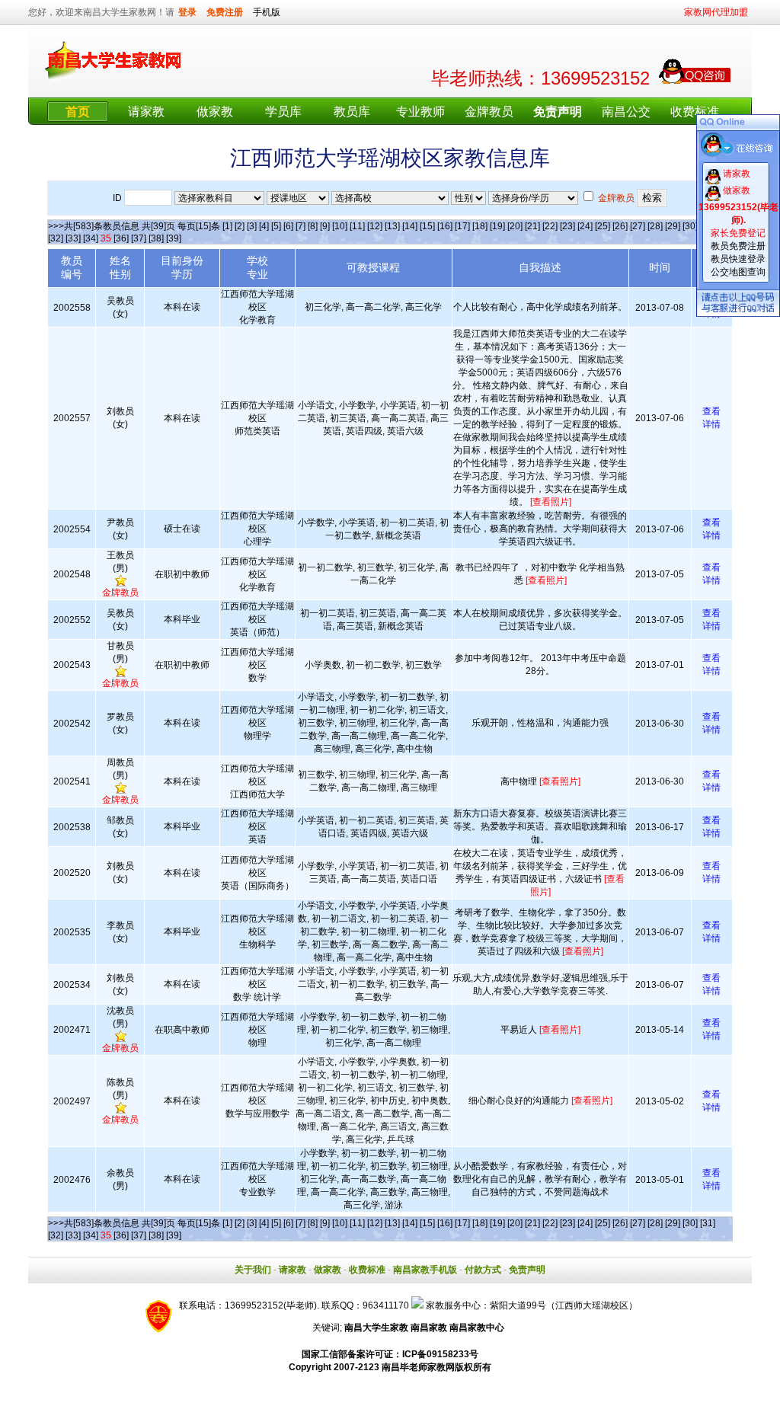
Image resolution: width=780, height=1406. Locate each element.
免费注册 (224, 12)
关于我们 (253, 1269)
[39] (173, 238)
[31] (707, 1223)
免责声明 (527, 1269)
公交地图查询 (738, 272)
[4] (264, 226)
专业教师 (420, 111)
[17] (462, 226)
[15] (427, 226)
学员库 (283, 111)
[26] (620, 226)
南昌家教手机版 (425, 1269)
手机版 (266, 12)
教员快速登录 (738, 259)
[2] (240, 226)
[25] (602, 226)
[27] (637, 226)
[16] (444, 226)
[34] (90, 238)
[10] (339, 226)
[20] (515, 226)
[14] (409, 226)
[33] (73, 238)
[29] (672, 226)
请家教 (146, 111)
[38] (156, 238)
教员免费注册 (738, 246)
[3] (252, 226)
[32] (55, 238)
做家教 (215, 111)
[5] (276, 226)
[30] (690, 226)
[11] (357, 226)
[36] (121, 238)
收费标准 (694, 111)
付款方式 (483, 1269)
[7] (300, 226)
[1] (227, 226)
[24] (585, 226)
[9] (325, 226)
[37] (138, 238)
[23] (567, 226)
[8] (313, 226)
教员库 (352, 111)
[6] (288, 226)
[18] (480, 226)
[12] (374, 226)
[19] (497, 226)
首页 (78, 111)
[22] (550, 226)
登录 (187, 12)
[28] (655, 226)
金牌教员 (489, 111)
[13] (392, 226)
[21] (532, 226)
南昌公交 (626, 111)
